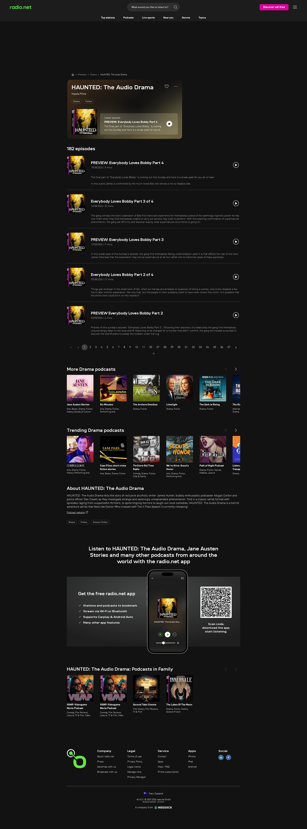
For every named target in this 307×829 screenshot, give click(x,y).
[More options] (176, 86)
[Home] (72, 74)
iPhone (192, 756)
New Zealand (155, 793)
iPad (190, 761)
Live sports (148, 18)
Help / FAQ (163, 767)
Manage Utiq (134, 772)
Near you (168, 18)
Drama (76, 101)
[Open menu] (295, 7)
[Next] (236, 367)
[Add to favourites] (166, 86)
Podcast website (76, 512)
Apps (160, 761)
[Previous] (225, 367)
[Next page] (236, 347)
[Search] (175, 7)
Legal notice (134, 767)
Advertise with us (106, 767)
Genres (186, 18)
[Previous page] (78, 347)
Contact (162, 756)
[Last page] (153, 353)
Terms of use (134, 756)
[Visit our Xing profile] (228, 757)
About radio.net (105, 756)
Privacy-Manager (136, 777)
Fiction (88, 101)
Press (100, 761)
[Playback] (169, 124)
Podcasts (128, 18)
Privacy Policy (134, 761)
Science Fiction (100, 522)
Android (192, 767)
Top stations (108, 18)
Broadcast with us (107, 772)
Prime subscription (168, 772)
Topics (202, 18)
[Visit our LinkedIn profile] (221, 757)
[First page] (71, 347)
